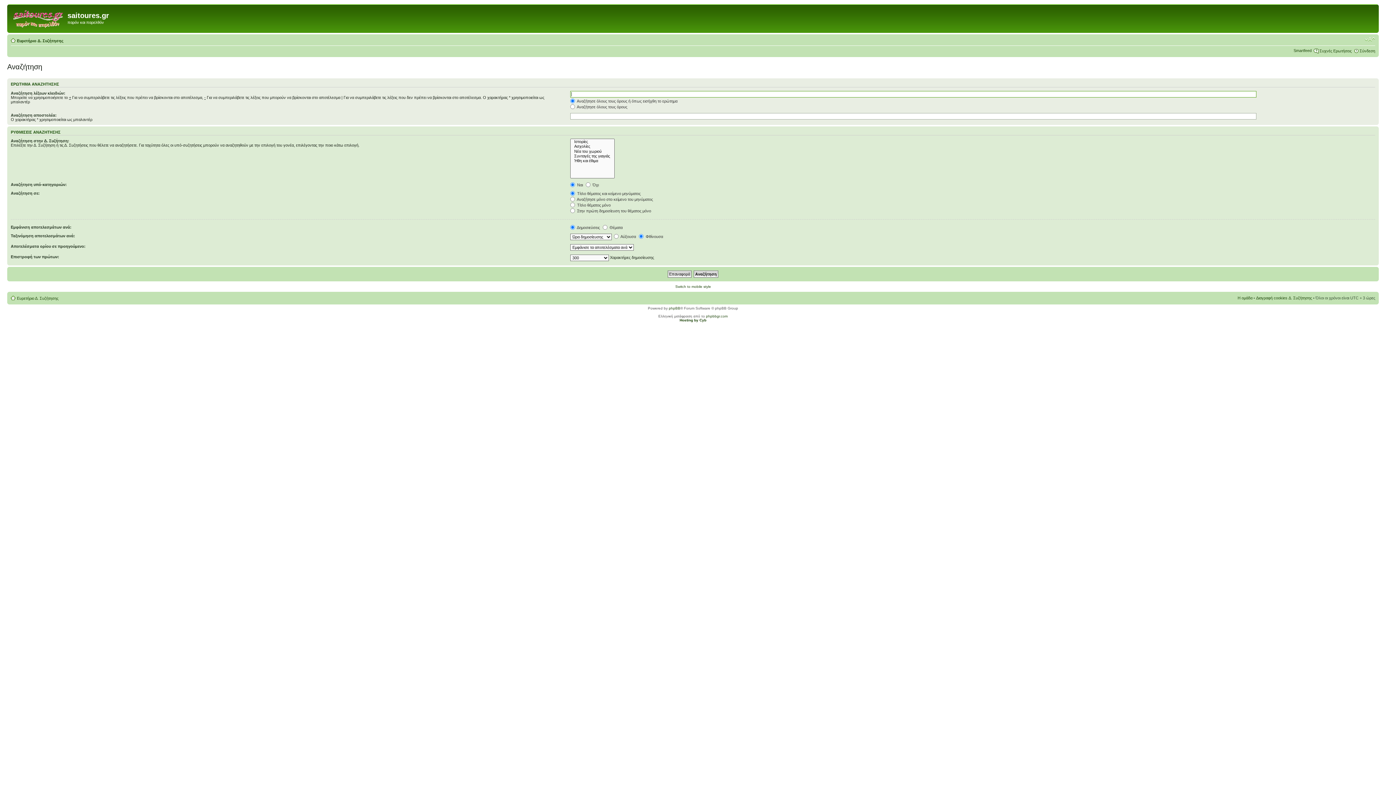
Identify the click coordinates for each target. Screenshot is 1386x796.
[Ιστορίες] (592, 141)
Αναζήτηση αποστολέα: (34, 115)
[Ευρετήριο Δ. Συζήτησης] (38, 17)
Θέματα (616, 227)
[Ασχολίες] (592, 146)
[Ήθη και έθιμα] (592, 161)
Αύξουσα (628, 236)
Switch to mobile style (693, 287)
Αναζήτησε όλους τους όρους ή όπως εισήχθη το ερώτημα (626, 101)
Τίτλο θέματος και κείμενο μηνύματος (608, 193)
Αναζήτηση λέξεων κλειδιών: (38, 93)
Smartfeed (1303, 50)
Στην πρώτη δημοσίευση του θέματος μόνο (613, 211)
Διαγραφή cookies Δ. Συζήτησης (1284, 298)
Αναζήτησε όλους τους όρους (601, 107)
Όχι (595, 185)
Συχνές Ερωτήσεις (1336, 51)
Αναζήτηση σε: (25, 193)
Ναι (579, 185)
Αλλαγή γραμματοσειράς (1370, 39)
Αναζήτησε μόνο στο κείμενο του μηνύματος (614, 199)
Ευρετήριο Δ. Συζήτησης (40, 41)
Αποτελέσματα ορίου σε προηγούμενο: (48, 246)
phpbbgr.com (717, 316)
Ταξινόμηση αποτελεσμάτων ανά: (43, 236)
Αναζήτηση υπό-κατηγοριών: (39, 184)
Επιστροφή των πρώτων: (35, 257)
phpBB (674, 308)
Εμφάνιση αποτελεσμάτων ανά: (41, 227)
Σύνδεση (1367, 51)
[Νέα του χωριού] (592, 151)
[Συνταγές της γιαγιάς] (592, 156)
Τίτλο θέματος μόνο (593, 205)
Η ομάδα (1245, 298)
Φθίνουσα (654, 236)
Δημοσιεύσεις (588, 227)
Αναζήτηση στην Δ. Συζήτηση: (40, 141)
